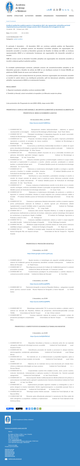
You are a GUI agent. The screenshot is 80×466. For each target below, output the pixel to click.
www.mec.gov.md (9, 449)
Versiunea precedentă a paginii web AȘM (16, 428)
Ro (63, 10)
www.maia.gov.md (9, 452)
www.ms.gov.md (9, 450)
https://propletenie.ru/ (13, 415)
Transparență (61, 16)
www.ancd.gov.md (9, 453)
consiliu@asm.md (16, 439)
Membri (39, 16)
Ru (68, 10)
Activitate (29, 16)
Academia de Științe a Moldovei (21, 7)
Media (71, 16)
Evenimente (13, 21)
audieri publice (18, 39)
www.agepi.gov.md (10, 456)
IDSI (16, 445)
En (66, 10)
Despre (9, 16)
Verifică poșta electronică (15, 459)
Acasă (7, 21)
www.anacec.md (9, 454)
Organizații (48, 16)
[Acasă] (9, 7)
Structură (18, 16)
